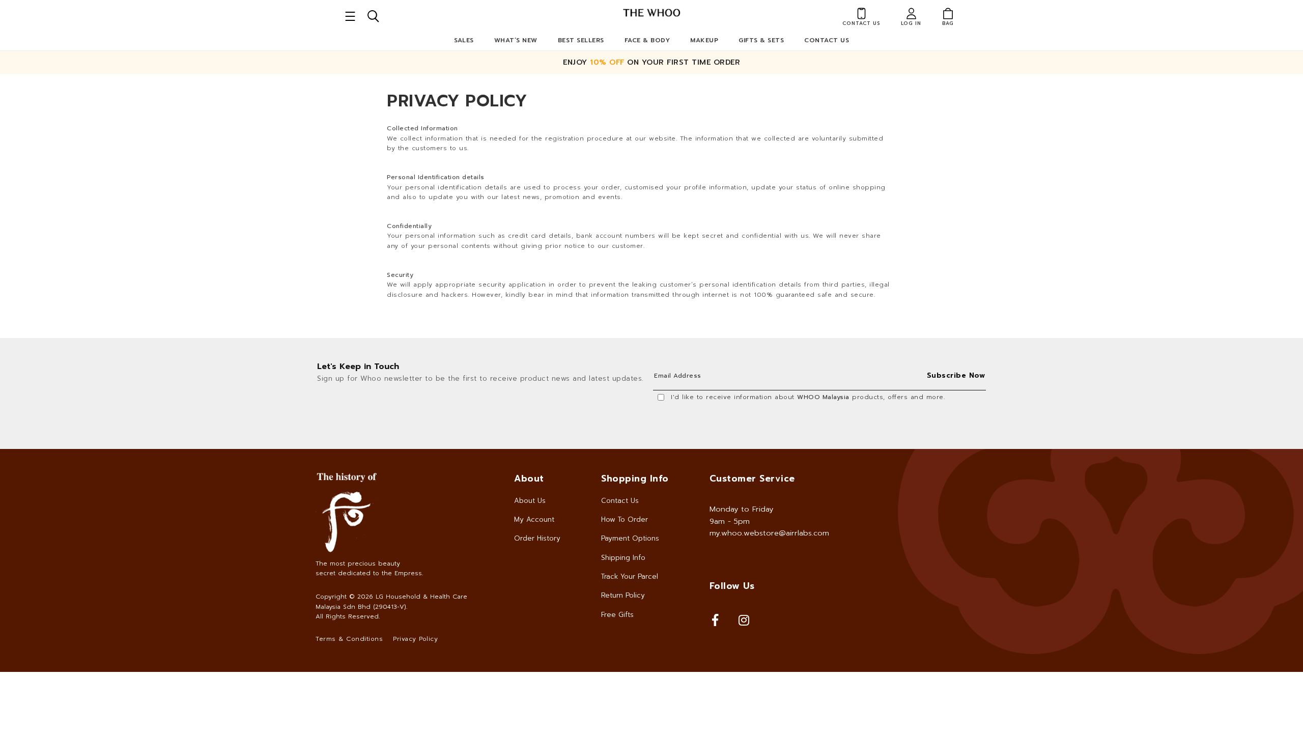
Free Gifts (617, 614)
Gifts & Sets (761, 40)
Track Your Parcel (629, 576)
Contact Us (826, 40)
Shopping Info (635, 478)
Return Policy (623, 595)
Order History (537, 538)
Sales (464, 40)
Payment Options (630, 538)
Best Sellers (581, 40)
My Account (534, 519)
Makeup (704, 40)
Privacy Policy (415, 638)
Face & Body (647, 40)
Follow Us (732, 586)
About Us (530, 500)
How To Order (624, 519)
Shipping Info (623, 557)
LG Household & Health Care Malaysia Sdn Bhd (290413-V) (391, 601)
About (529, 478)
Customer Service (752, 478)
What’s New (515, 40)
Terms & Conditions (349, 638)
